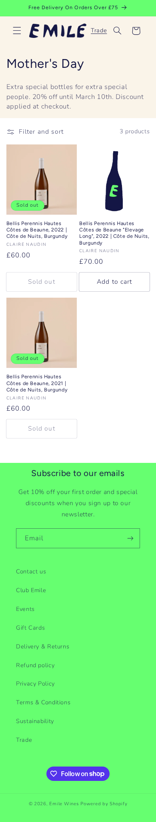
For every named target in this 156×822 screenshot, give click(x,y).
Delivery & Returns (42, 646)
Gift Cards (30, 628)
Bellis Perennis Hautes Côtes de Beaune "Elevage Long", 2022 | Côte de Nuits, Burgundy (114, 233)
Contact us (31, 571)
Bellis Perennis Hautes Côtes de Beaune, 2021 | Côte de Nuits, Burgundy (37, 383)
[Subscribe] (130, 538)
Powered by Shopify (103, 803)
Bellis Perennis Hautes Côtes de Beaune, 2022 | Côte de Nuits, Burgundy (37, 229)
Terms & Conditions (43, 702)
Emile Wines (64, 803)
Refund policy (35, 665)
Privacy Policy (35, 684)
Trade (99, 30)
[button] (17, 31)
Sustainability (35, 721)
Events (25, 609)
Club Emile (31, 590)
